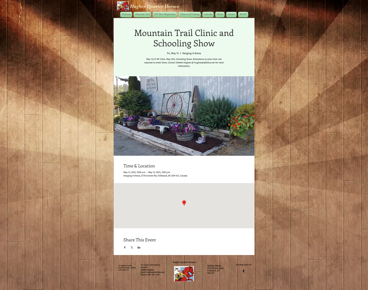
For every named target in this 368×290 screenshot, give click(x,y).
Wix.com (125, 270)
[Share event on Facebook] (124, 247)
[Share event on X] (132, 247)
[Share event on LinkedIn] (139, 247)
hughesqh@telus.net (155, 272)
